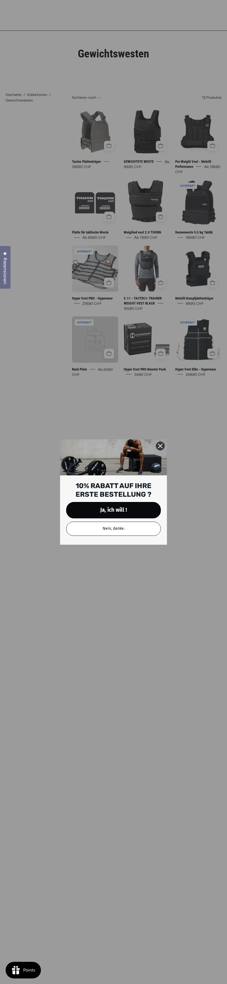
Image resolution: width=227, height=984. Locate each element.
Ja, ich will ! (113, 510)
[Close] (160, 446)
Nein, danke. (114, 528)
